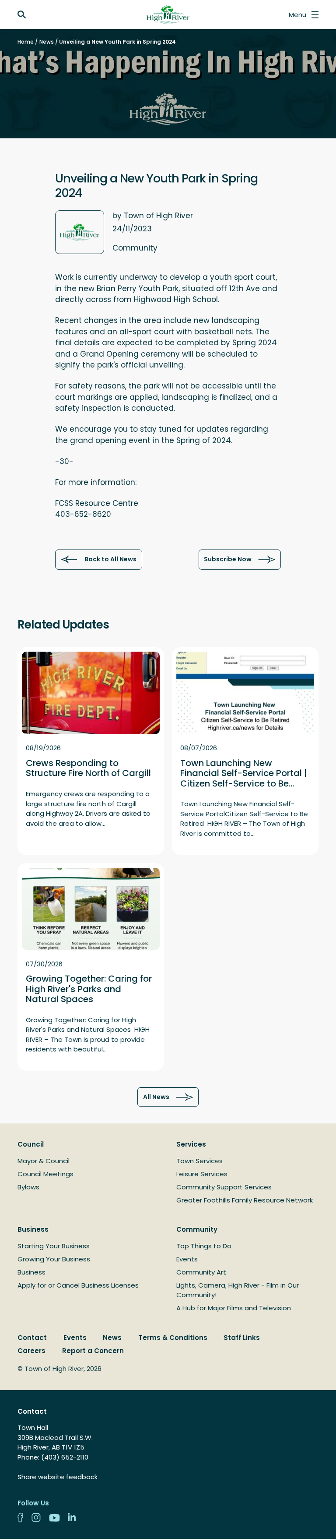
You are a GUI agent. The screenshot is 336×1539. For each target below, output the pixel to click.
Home (26, 41)
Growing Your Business (54, 1259)
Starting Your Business (54, 1245)
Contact (32, 1337)
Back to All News (110, 559)
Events (187, 1259)
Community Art (201, 1272)
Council (31, 1144)
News (46, 41)
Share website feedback (58, 1476)
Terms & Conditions (172, 1337)
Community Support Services (224, 1187)
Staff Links (242, 1337)
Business (33, 1229)
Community (196, 1229)
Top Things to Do (203, 1245)
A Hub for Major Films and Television (233, 1307)
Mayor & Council (44, 1160)
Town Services (199, 1160)
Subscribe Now (228, 559)
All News (156, 1096)
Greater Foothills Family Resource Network (244, 1200)
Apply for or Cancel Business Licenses (78, 1285)
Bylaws (28, 1187)
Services (191, 1144)
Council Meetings (46, 1173)
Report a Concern (93, 1350)
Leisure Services (202, 1173)
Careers (32, 1350)
